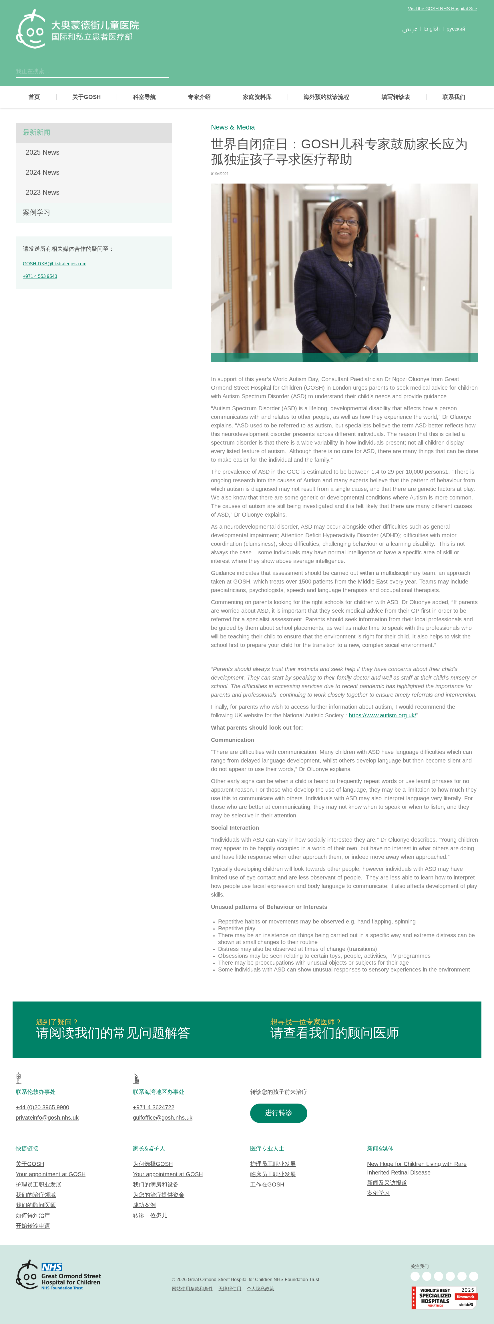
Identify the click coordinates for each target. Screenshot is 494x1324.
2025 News (42, 152)
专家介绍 (199, 97)
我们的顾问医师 (36, 1205)
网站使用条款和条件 (192, 1289)
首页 (34, 97)
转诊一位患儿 (150, 1216)
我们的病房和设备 (156, 1185)
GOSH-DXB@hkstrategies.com (54, 264)
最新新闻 (36, 132)
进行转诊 (278, 1113)
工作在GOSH (267, 1185)
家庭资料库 (257, 97)
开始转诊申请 (33, 1226)
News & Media (233, 127)
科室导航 (144, 97)
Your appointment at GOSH (50, 1175)
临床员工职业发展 (273, 1175)
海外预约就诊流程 (326, 97)
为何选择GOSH (153, 1164)
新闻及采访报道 (387, 1183)
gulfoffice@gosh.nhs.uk (162, 1118)
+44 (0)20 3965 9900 (42, 1108)
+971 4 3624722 (153, 1108)
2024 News (42, 172)
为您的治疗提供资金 (158, 1195)
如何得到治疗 (33, 1216)
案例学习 (36, 212)
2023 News (42, 192)
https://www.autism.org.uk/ (382, 716)
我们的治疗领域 (36, 1195)
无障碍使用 (229, 1289)
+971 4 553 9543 (40, 276)
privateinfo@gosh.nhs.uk (47, 1118)
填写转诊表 (396, 97)
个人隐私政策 (260, 1289)
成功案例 (144, 1205)
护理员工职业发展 (38, 1185)
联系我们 (454, 97)
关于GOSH (86, 97)
